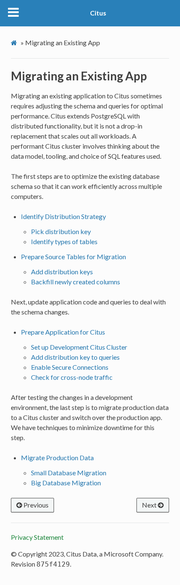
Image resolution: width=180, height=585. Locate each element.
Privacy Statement (37, 537)
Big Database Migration (66, 483)
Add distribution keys (62, 272)
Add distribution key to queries (75, 357)
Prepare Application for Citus (63, 332)
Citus (98, 13)
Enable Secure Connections (69, 367)
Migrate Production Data (57, 457)
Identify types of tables (64, 241)
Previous (35, 505)
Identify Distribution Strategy (63, 216)
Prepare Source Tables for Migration (73, 256)
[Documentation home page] (15, 42)
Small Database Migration (68, 473)
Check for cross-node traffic (72, 377)
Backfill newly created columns (75, 282)
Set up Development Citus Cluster (79, 347)
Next (150, 505)
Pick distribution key (61, 231)
